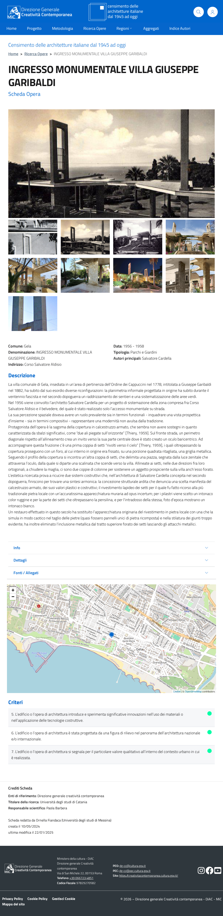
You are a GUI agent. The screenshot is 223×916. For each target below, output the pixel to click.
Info (17, 548)
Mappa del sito (13, 904)
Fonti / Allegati (26, 573)
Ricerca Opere (36, 54)
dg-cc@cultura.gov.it (133, 865)
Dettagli (20, 560)
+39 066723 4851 (81, 878)
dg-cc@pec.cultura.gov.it (134, 870)
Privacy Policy (12, 898)
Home (13, 54)
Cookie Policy (37, 898)
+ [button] (13, 590)
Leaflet (177, 691)
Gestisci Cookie (63, 898)
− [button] (13, 596)
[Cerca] (198, 12)
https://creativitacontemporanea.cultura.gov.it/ (148, 875)
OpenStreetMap (193, 691)
